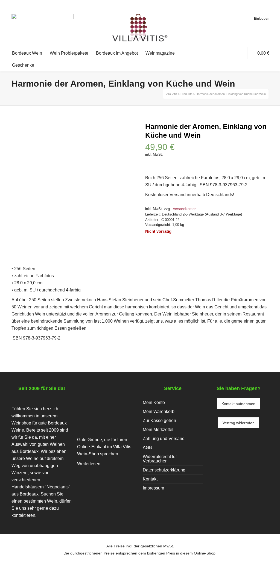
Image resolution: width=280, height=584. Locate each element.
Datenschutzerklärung (164, 470)
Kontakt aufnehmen (238, 404)
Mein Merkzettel (158, 429)
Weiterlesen (88, 463)
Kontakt (150, 479)
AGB (147, 447)
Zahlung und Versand (164, 438)
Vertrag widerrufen (239, 423)
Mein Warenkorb (158, 411)
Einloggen (261, 18)
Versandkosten (184, 209)
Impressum (153, 488)
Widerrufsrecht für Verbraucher (160, 458)
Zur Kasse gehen (159, 420)
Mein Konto (154, 402)
